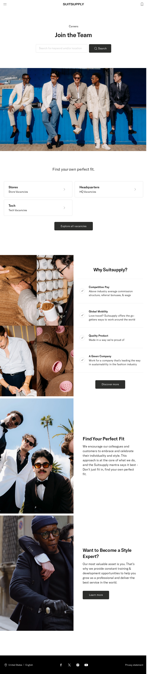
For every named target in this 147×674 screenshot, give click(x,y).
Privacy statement (134, 664)
